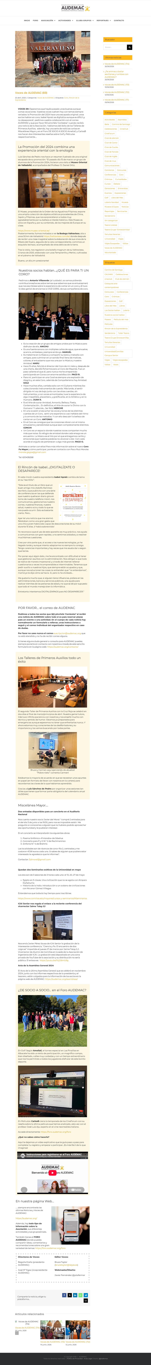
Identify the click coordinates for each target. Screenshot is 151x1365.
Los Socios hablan (112, 310)
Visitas (125, 243)
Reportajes (109, 211)
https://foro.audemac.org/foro (56, 1132)
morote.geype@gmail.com (32, 452)
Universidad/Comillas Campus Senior (114, 353)
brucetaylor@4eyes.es (66, 1265)
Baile (107, 124)
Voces (115, 364)
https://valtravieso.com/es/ (57, 236)
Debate (117, 184)
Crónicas (108, 179)
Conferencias (110, 175)
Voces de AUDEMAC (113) (52, 1342)
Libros (122, 306)
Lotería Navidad (112, 202)
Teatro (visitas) (111, 225)
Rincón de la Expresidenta (116, 328)
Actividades (110, 120)
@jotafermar (103, 1358)
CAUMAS (109, 274)
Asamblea (122, 120)
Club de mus (110, 161)
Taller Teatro (123, 333)
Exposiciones (120, 193)
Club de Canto (111, 143)
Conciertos (109, 170)
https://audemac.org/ (26, 1218)
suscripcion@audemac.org (67, 633)
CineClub (124, 129)
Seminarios (122, 211)
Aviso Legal (88, 1358)
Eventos (108, 193)
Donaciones (110, 188)
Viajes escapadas (120, 360)
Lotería (126, 310)
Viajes (120, 239)
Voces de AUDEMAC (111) (117, 100)
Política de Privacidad (74, 1358)
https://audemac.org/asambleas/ (61, 979)
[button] (17, 1333)
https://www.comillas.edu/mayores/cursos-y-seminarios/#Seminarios (52, 898)
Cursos (108, 184)
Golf (106, 197)
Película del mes (121, 319)
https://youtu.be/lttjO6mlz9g (54, 960)
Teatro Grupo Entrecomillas (117, 338)
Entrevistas (123, 188)
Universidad (110, 239)
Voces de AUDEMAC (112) (78, 1342)
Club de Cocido (111, 147)
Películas (108, 324)
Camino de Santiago (121, 124)
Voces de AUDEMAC (45, 98)
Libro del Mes (117, 197)
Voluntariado (110, 252)
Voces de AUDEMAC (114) (27, 1328)
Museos (125, 202)
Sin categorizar (111, 220)
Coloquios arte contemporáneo (112, 285)
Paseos (108, 319)
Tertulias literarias (112, 234)
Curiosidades (121, 179)
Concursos (121, 170)
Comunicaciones (112, 165)
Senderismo (110, 216)
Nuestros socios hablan (115, 315)
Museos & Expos (112, 207)
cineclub (108, 279)
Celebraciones (111, 129)
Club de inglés (111, 156)
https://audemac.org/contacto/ (62, 647)
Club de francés (111, 152)
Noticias (125, 207)
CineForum (110, 133)
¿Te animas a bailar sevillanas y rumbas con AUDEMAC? (116, 74)
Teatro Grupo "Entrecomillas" (117, 230)
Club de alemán (112, 138)
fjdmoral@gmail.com (40, 859)
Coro (66, 98)
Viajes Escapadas (112, 243)
